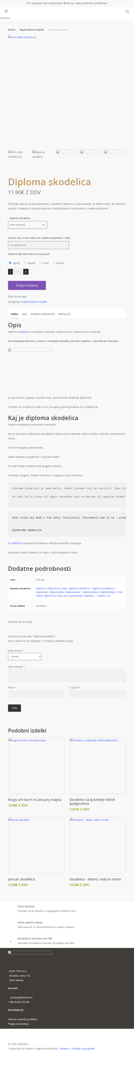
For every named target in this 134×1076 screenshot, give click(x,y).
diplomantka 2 (91, 592)
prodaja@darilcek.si (21, 997)
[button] (127, 11)
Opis (24, 314)
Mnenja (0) (64, 314)
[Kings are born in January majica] (36, 766)
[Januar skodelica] (36, 845)
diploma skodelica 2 (104, 588)
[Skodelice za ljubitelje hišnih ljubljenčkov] (97, 766)
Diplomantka (56, 592)
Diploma (41, 588)
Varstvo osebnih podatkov (23, 1019)
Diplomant (42, 592)
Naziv (12, 687)
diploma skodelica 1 (80, 588)
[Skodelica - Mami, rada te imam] (97, 845)
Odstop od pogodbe (83, 1048)
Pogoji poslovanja (18, 1023)
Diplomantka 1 (73, 592)
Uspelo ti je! (103, 595)
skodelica (23, 331)
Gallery (14, 314)
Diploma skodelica (20, 218)
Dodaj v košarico (27, 285)
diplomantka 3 (109, 592)
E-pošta (74, 687)
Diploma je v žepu (57, 588)
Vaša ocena (15, 650)
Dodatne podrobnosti (42, 314)
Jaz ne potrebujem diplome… (79, 595)
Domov (11, 29)
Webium (64, 1048)
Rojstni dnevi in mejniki (32, 29)
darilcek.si (17, 543)
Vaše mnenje (16, 666)
